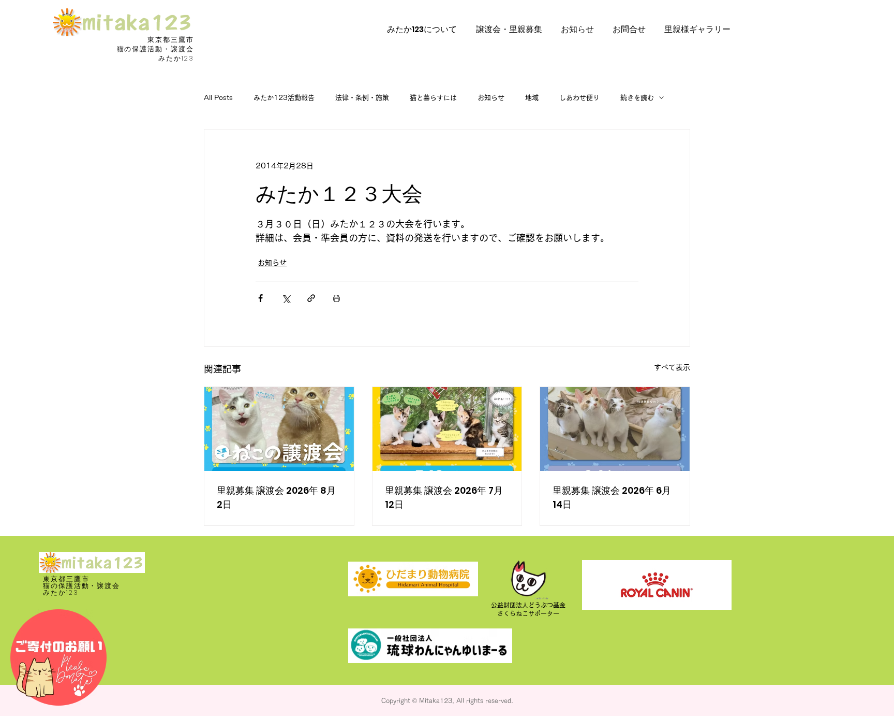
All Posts (218, 97)
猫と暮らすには (433, 97)
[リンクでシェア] (311, 298)
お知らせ (491, 97)
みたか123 (176, 58)
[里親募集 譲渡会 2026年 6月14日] (615, 429)
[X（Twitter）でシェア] (286, 298)
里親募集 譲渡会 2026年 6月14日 (612, 497)
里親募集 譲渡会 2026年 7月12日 (444, 497)
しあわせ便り (579, 97)
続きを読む (637, 97)
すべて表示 (672, 367)
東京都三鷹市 (170, 40)
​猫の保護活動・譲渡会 (156, 49)
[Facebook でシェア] (260, 298)
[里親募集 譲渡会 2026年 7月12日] (447, 429)
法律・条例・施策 (362, 97)
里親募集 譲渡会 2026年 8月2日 (276, 497)
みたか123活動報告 (284, 97)
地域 (532, 97)
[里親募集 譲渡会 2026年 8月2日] (279, 429)
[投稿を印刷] (336, 298)
